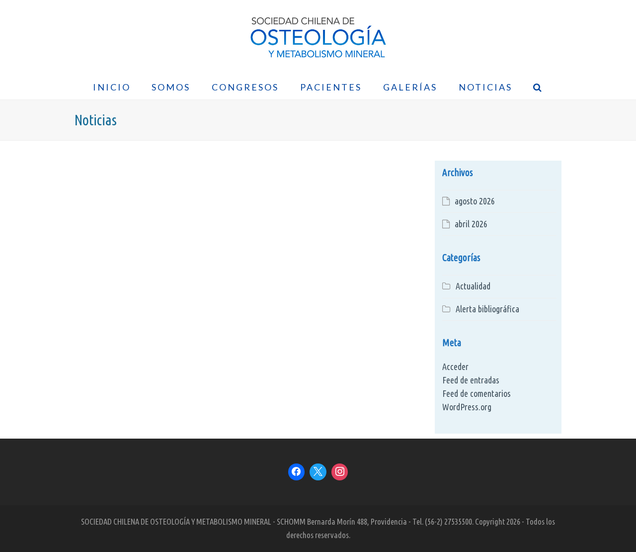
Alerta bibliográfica (487, 309)
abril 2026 (471, 224)
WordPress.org (466, 407)
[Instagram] (340, 472)
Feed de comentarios (476, 393)
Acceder (455, 366)
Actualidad (473, 286)
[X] (318, 472)
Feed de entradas (470, 380)
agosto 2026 (475, 201)
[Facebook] (297, 472)
